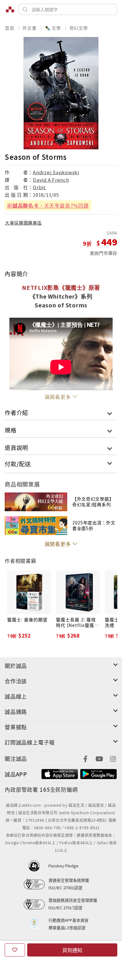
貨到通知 (72, 950)
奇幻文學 (78, 28)
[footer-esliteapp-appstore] (60, 773)
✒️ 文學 (53, 28)
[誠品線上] (10, 9)
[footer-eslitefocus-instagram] (113, 758)
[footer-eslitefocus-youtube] (99, 758)
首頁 (9, 28)
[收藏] (15, 949)
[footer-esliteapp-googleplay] (98, 773)
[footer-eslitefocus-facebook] (85, 758)
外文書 (29, 28)
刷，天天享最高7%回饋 (48, 205)
